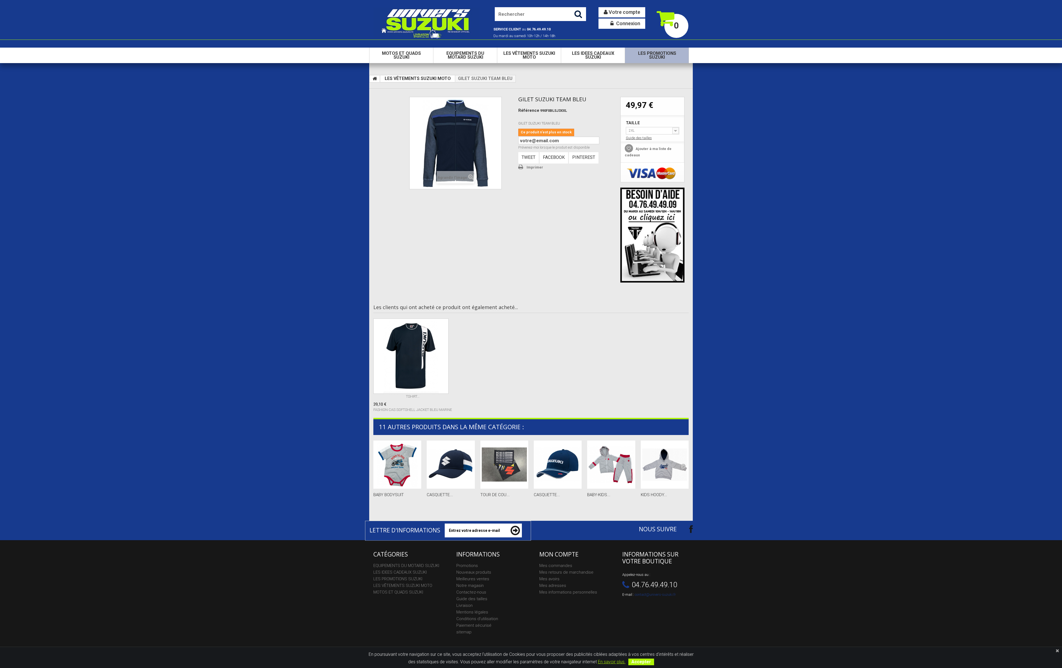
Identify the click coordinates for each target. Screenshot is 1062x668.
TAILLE (633, 122)
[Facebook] (686, 529)
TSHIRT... (413, 396)
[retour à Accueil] (374, 79)
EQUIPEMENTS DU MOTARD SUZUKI (465, 55)
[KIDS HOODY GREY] (665, 464)
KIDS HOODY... (654, 494)
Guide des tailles (639, 138)
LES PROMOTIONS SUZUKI (657, 55)
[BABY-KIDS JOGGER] (611, 464)
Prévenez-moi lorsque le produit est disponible (554, 147)
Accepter (641, 661)
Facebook (554, 157)
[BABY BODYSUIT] (397, 464)
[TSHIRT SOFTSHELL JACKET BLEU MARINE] (412, 356)
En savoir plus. (612, 661)
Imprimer (535, 167)
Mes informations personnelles (568, 592)
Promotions (467, 565)
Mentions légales (472, 612)
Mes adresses (552, 585)
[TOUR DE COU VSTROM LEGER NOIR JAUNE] (504, 464)
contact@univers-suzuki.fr (655, 594)
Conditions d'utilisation (477, 618)
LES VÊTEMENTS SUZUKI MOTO (529, 55)
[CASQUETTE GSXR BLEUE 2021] (558, 464)
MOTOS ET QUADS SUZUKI (401, 55)
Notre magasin (470, 585)
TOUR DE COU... (495, 494)
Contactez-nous (471, 592)
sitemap (464, 632)
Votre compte (624, 12)
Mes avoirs (549, 578)
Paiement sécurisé (473, 625)
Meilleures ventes (472, 578)
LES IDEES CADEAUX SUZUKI (593, 55)
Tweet (528, 157)
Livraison (464, 605)
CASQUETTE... (440, 494)
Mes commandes (555, 565)
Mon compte (559, 554)
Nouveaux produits (473, 572)
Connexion (627, 23)
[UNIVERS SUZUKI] (426, 23)
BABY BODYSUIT (388, 494)
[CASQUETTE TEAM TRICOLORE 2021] (451, 464)
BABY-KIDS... (598, 494)
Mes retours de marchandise (566, 572)
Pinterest (583, 157)
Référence (528, 110)
